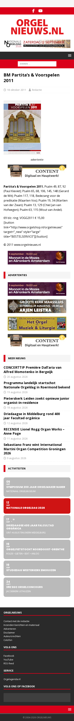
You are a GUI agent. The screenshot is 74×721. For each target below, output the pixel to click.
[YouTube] (40, 10)
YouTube (8, 659)
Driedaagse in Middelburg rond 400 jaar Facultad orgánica (32, 416)
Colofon (8, 640)
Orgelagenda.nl (12, 679)
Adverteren (10, 628)
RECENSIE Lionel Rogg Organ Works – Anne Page (34, 431)
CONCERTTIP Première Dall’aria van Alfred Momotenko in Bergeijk (32, 369)
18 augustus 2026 (17, 407)
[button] (69, 55)
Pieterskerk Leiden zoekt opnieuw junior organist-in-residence (36, 400)
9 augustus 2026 (16, 458)
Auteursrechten (12, 636)
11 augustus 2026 (17, 438)
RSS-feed (9, 663)
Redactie (37, 90)
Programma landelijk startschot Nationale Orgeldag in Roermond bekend (37, 385)
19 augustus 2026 (17, 392)
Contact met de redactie (16, 621)
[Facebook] (33, 10)
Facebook (9, 655)
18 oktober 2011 (16, 90)
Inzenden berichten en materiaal (21, 625)
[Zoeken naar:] (37, 63)
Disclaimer (9, 632)
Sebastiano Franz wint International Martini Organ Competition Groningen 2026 (35, 448)
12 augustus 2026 (17, 423)
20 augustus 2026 (17, 376)
